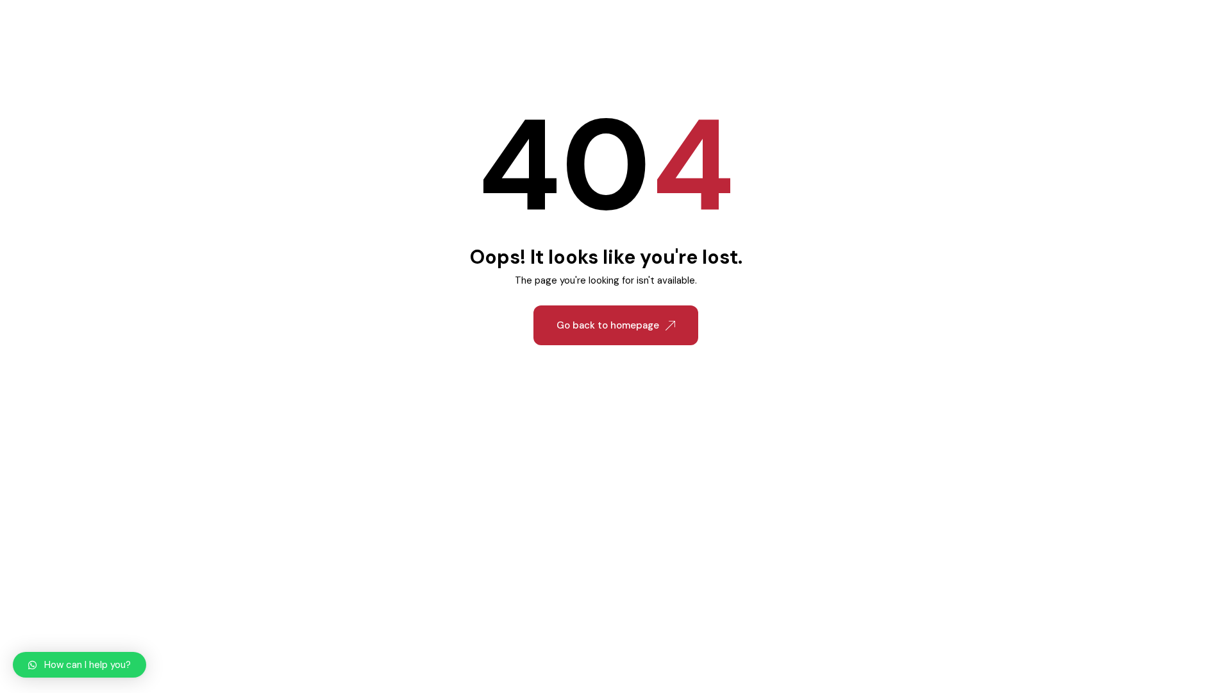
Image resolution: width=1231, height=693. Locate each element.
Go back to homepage (608, 325)
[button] (79, 665)
